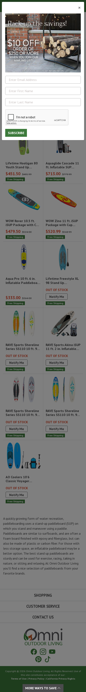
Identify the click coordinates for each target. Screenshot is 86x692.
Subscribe (16, 133)
